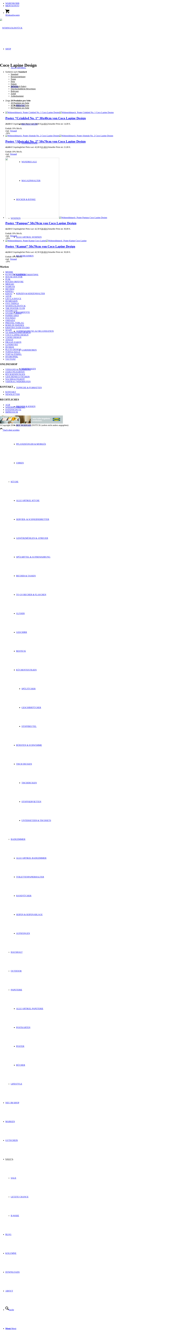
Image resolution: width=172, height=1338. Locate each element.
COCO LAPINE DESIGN (16, 335)
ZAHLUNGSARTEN (15, 372)
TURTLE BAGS (12, 352)
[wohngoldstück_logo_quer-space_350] (11, 28)
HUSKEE (9, 347)
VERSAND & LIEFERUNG (18, 369)
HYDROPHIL (11, 357)
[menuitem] (88, 3)
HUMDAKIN (11, 301)
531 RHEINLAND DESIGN (18, 332)
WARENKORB (12, 3)
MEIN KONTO (12, 6)
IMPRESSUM (11, 412)
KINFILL (9, 291)
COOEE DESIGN (13, 337)
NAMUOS (10, 286)
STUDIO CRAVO (13, 313)
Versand (13, 131)
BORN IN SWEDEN (14, 325)
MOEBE (9, 272)
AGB (7, 405)
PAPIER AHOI (12, 315)
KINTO (8, 294)
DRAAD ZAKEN (13, 342)
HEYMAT (10, 289)
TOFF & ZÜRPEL (13, 354)
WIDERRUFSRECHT (15, 407)
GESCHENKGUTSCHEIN (17, 377)
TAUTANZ (10, 359)
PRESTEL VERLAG (14, 323)
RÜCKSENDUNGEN (15, 374)
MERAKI (9, 284)
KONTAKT (10, 392)
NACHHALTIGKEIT (15, 379)
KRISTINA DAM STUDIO (17, 328)
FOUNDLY (10, 318)
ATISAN (9, 340)
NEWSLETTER (12, 394)
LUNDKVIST (11, 344)
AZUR (8, 296)
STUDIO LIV (11, 311)
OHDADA (10, 320)
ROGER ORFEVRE (14, 282)
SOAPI (8, 330)
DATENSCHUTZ (13, 409)
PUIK (7, 279)
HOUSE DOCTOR (13, 277)
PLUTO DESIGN (13, 349)
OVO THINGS (12, 303)
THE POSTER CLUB (15, 308)
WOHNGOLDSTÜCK (15, 306)
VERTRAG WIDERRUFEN (18, 381)
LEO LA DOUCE (13, 298)
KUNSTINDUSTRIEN (15, 274)
